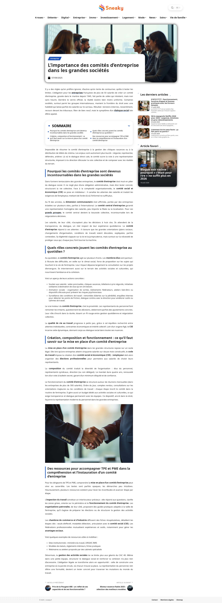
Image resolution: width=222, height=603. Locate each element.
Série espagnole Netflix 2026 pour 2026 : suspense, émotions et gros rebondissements (164, 118)
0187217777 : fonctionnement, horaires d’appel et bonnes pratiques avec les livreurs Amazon (164, 102)
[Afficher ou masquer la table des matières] (100, 125)
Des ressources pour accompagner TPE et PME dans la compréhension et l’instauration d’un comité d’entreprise (110, 138)
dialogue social (121, 110)
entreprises (77, 92)
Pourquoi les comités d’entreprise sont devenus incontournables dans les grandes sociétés (68, 132)
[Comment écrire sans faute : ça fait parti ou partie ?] (143, 133)
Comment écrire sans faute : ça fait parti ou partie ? (164, 130)
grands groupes (53, 212)
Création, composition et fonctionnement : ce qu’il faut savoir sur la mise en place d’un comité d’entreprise (68, 138)
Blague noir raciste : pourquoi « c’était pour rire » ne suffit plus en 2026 (156, 173)
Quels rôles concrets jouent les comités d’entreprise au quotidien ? (107, 132)
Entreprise (54, 58)
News (144, 165)
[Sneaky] (111, 8)
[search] (172, 7)
